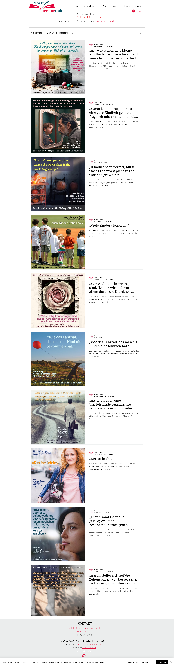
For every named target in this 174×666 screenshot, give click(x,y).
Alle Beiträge (36, 32)
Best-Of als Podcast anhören (60, 32)
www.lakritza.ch (84, 631)
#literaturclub (110, 21)
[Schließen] (171, 662)
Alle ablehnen (147, 662)
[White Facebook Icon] (77, 651)
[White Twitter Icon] (83, 651)
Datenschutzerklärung (97, 662)
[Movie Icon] (89, 651)
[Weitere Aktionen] (138, 45)
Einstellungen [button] (133, 662)
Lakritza (82, 644)
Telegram (99, 21)
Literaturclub (95, 644)
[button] (140, 33)
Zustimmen (162, 662)
